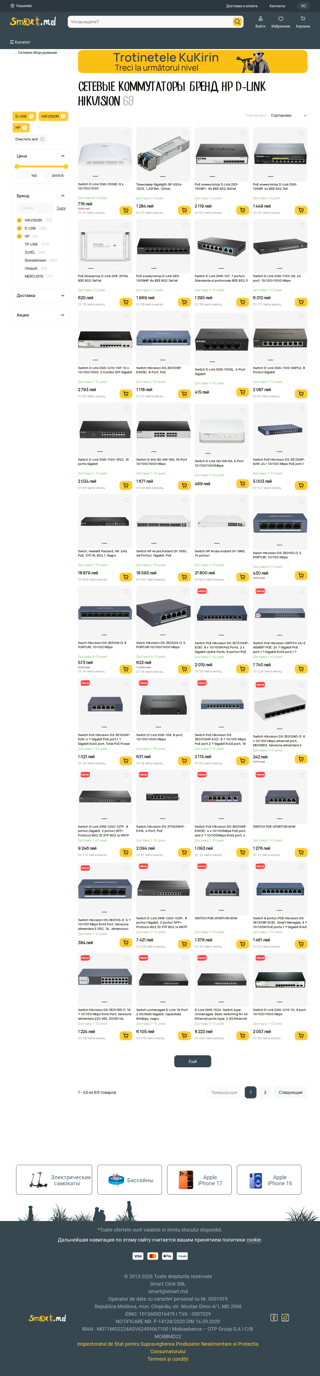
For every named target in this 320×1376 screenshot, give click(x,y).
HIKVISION (50, 116)
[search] (237, 21)
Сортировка (256, 115)
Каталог (22, 42)
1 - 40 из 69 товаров (97, 1092)
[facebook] (274, 1317)
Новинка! (202, 591)
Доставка (26, 295)
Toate (61, 208)
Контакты (277, 6)
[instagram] (285, 1317)
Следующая (290, 1092)
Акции (23, 315)
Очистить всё (27, 139)
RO (303, 6)
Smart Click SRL (39, 1373)
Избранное (281, 26)
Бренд (23, 196)
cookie (253, 1240)
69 (128, 101)
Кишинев (24, 5)
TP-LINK (37, 244)
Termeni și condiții (168, 1359)
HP (18, 127)
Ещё (193, 1061)
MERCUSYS (39, 276)
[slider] (16, 166)
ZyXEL (35, 252)
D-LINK (21, 116)
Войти (261, 26)
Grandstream (41, 260)
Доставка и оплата (242, 6)
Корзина (303, 26)
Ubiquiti (36, 268)
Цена (22, 156)
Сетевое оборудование (37, 52)
